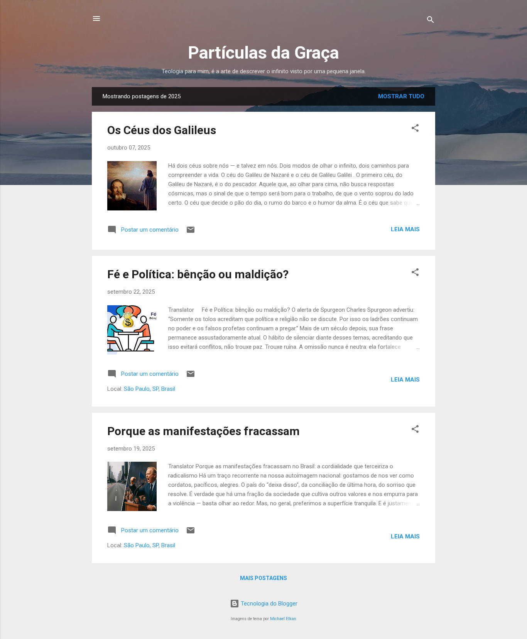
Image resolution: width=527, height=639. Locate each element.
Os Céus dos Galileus (161, 130)
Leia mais (405, 229)
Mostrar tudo (401, 96)
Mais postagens (263, 578)
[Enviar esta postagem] (190, 232)
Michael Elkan (283, 618)
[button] (415, 129)
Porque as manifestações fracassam (203, 431)
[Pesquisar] (430, 21)
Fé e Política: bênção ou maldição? (198, 274)
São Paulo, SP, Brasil (149, 388)
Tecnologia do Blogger (268, 603)
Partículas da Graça (263, 52)
